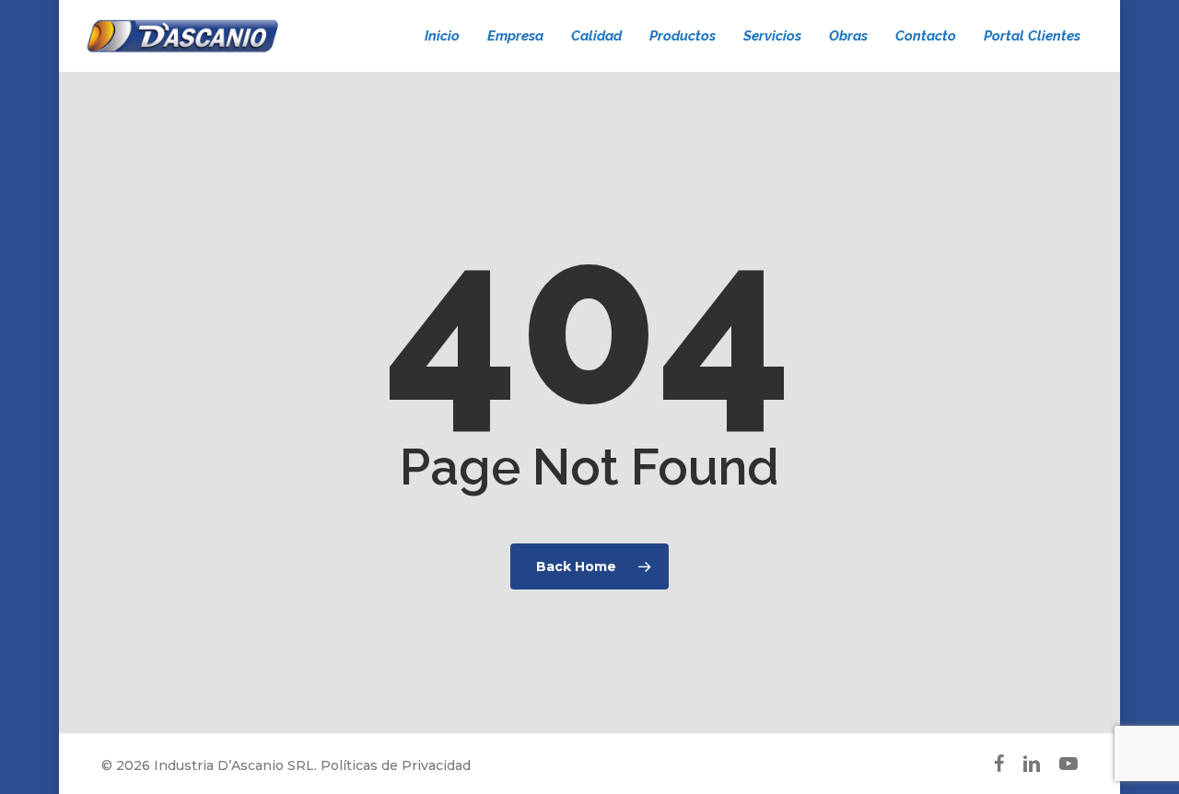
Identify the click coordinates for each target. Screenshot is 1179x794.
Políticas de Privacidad (396, 765)
